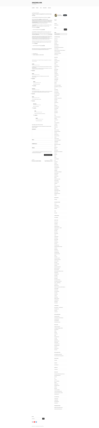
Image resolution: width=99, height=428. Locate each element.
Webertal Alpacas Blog (57, 190)
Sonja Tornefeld (56, 173)
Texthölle (55, 295)
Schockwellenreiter (56, 167)
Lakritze (55, 137)
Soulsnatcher (56, 174)
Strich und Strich (56, 180)
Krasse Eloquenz (56, 44)
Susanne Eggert (56, 288)
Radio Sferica (56, 161)
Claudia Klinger (56, 79)
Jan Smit (55, 379)
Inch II (55, 115)
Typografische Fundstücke (57, 53)
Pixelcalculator (56, 342)
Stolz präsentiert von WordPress (40, 426)
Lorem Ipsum (56, 339)
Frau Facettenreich (56, 95)
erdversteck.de (56, 242)
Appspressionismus (56, 226)
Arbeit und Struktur (56, 66)
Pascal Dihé (55, 275)
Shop (41, 7)
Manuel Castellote (56, 269)
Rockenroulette (56, 164)
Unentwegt (55, 187)
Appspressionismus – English (58, 227)
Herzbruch (55, 109)
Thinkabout (55, 183)
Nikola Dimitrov (56, 272)
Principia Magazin (56, 320)
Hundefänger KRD (56, 252)
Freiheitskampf (56, 102)
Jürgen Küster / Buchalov (57, 259)
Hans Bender (56, 249)
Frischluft (55, 376)
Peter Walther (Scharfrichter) (58, 281)
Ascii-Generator (56, 329)
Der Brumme (56, 38)
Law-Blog (55, 338)
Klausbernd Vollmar (56, 135)
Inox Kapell (55, 256)
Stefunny (55, 177)
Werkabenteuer (56, 54)
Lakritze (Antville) (56, 138)
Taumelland (55, 292)
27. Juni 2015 (43, 29)
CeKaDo (55, 76)
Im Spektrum (56, 369)
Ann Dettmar (56, 223)
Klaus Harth (55, 262)
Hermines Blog (56, 108)
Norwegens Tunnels (56, 385)
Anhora (55, 63)
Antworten (33, 70)
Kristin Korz (55, 265)
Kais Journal (55, 125)
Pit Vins (55, 157)
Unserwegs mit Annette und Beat (58, 392)
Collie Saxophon (56, 236)
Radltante (55, 163)
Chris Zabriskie (56, 233)
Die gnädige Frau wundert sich (58, 86)
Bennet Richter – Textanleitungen (58, 307)
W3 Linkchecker (56, 348)
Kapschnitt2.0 (35, 53)
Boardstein (55, 72)
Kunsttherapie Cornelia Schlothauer (58, 317)
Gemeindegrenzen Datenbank (58, 354)
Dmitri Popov (56, 240)
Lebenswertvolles (56, 319)
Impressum (49, 7)
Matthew (55, 382)
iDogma (55, 255)
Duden (55, 335)
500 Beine (55, 59)
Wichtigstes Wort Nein (57, 193)
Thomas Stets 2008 (56, 389)
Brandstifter (55, 230)
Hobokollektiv (56, 112)
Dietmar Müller (56, 239)
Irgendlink (37, 3)
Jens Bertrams (56, 41)
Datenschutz (33, 426)
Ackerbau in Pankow (57, 60)
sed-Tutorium (56, 311)
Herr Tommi (55, 40)
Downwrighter (56, 89)
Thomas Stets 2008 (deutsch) (58, 391)
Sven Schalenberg (56, 291)
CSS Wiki (55, 332)
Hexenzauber (56, 111)
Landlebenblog (56, 141)
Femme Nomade (56, 92)
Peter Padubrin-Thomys (57, 279)
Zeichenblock (56, 301)
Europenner (55, 243)
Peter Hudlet (56, 278)
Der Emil (55, 83)
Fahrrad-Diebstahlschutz (57, 375)
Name (33, 139)
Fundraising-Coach (56, 336)
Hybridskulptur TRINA (57, 253)
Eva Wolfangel (56, 217)
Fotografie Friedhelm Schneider (58, 246)
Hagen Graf (55, 105)
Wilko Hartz (55, 349)
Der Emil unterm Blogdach (57, 85)
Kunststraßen (45, 7)
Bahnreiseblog (56, 69)
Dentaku (55, 82)
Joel (54, 121)
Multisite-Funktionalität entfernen (58, 407)
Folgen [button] (65, 15)
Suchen (55, 27)
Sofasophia (55, 170)
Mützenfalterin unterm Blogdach (58, 151)
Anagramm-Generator (57, 326)
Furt (54, 378)
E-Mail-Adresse (34, 143)
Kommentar (34, 129)
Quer (55, 160)
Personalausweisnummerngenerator (58, 47)
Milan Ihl (55, 148)
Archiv (55, 32)
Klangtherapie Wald (56, 316)
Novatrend (55, 154)
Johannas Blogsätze (56, 122)
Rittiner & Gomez (56, 285)
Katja (55, 128)
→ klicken (48, 17)
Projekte (37, 7)
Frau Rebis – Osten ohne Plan (58, 98)
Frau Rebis (55, 96)
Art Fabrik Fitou (56, 229)
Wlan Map (55, 199)
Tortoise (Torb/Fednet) (57, 51)
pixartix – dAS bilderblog (57, 282)
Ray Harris (55, 388)
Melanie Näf (55, 147)
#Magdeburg (37, 34)
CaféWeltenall (56, 73)
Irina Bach (55, 118)
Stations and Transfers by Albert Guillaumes (59, 50)
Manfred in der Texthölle (57, 144)
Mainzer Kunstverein (57, 268)
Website (33, 147)
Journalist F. (55, 124)
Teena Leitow (56, 294)
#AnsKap (37, 27)
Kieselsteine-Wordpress (57, 131)
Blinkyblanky (56, 70)
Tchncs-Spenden (56, 205)
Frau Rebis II (55, 99)
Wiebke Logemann (56, 298)
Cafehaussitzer (56, 398)
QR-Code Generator (56, 345)
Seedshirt (55, 23)
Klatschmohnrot (56, 134)
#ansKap (40, 19)
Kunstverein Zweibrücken (57, 266)
